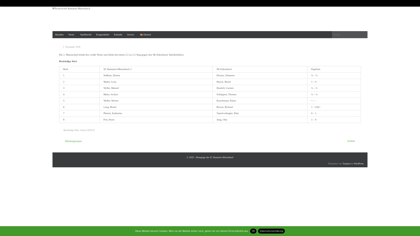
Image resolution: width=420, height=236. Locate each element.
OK (253, 231)
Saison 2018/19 (87, 130)
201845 (351, 141)
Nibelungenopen (73, 141)
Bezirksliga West (71, 130)
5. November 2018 (71, 47)
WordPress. (359, 163)
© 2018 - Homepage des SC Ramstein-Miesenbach (210, 157)
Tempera (347, 163)
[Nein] (416, 231)
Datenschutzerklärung (271, 231)
